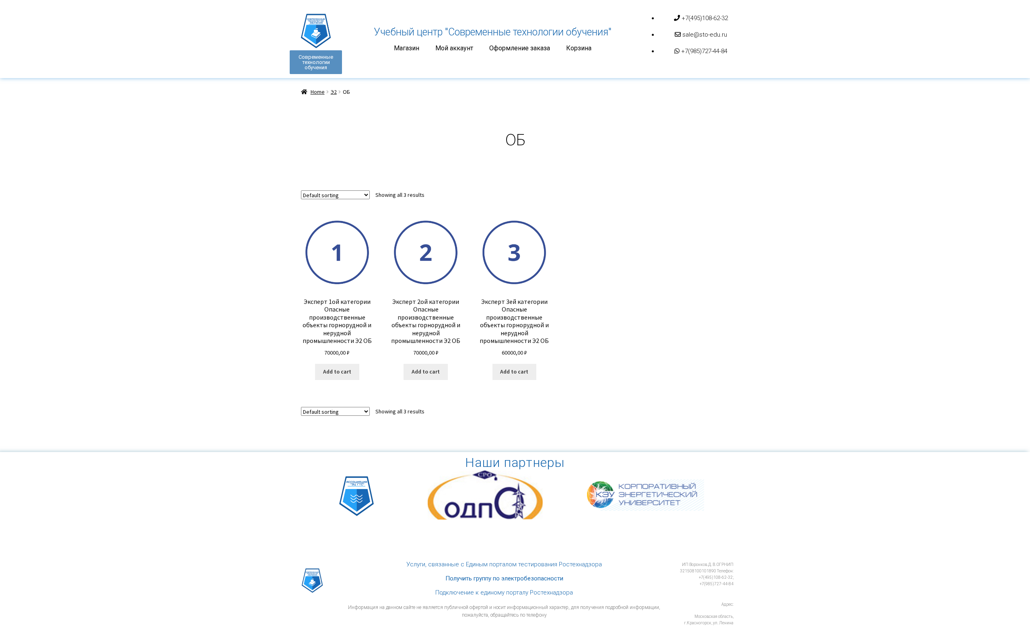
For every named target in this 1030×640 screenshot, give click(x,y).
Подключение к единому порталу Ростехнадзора (504, 592)
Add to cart (337, 371)
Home (318, 91)
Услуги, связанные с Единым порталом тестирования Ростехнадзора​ (504, 564)
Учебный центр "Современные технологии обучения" (493, 32)
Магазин (406, 48)
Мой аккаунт (454, 48)
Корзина (578, 48)
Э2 (334, 91)
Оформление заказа (519, 48)
